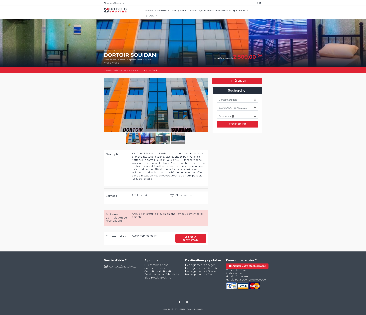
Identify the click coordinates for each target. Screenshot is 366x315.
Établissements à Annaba (125, 70)
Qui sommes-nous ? (157, 265)
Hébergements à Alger (200, 265)
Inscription (178, 10)
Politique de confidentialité (162, 274)
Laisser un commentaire (191, 238)
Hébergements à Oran (199, 274)
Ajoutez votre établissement (215, 10)
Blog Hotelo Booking (157, 277)
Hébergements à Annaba (201, 268)
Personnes (225, 116)
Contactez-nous (154, 268)
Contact (193, 10)
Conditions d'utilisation (159, 271)
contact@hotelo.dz (122, 266)
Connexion (161, 10)
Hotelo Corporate (237, 276)
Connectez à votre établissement (237, 272)
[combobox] (237, 100)
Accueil (149, 10)
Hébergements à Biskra (200, 271)
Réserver (239, 80)
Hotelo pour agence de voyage (246, 279)
